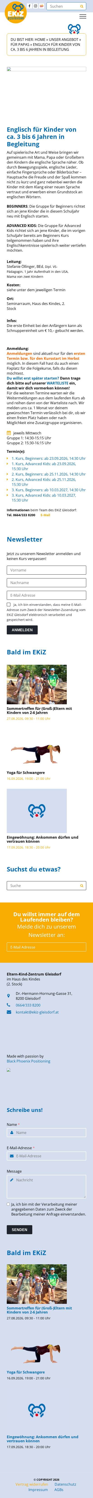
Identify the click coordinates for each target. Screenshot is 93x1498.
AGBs (58, 1489)
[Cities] (41, 6)
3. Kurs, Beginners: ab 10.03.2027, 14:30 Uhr (49, 489)
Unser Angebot (63, 39)
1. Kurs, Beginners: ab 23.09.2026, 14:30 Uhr (49, 458)
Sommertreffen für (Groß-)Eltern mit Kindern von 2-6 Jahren (39, 710)
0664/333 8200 (28, 1005)
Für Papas (20, 44)
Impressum (38, 1489)
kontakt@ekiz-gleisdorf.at (37, 1012)
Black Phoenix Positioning (28, 1061)
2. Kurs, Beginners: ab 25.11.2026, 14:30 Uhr (49, 474)
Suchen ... (81, 6)
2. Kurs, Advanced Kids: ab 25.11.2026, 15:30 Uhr (44, 482)
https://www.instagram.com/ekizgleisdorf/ (35, 6)
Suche (81, 885)
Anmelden (22, 630)
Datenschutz (65, 1484)
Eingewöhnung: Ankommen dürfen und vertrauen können (42, 839)
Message (14, 1171)
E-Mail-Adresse (21, 1147)
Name (13, 1124)
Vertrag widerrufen (32, 1484)
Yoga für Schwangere (26, 772)
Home (40, 39)
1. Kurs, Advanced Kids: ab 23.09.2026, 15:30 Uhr (44, 466)
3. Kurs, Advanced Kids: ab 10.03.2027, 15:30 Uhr (44, 498)
